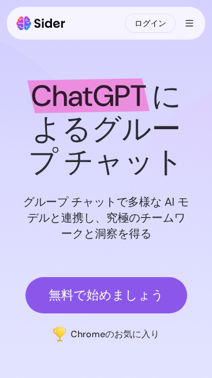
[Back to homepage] (41, 23)
